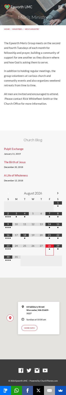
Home (7, 29)
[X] (38, 390)
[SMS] (5, 390)
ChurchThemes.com (49, 381)
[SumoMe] (60, 390)
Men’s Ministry (32, 29)
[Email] (49, 390)
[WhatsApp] (16, 390)
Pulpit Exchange (13, 148)
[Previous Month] (8, 193)
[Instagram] (37, 370)
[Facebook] (21, 370)
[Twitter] (29, 370)
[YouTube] (45, 370)
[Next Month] (58, 193)
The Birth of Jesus (15, 162)
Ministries (17, 29)
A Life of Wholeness (16, 175)
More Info (29, 328)
